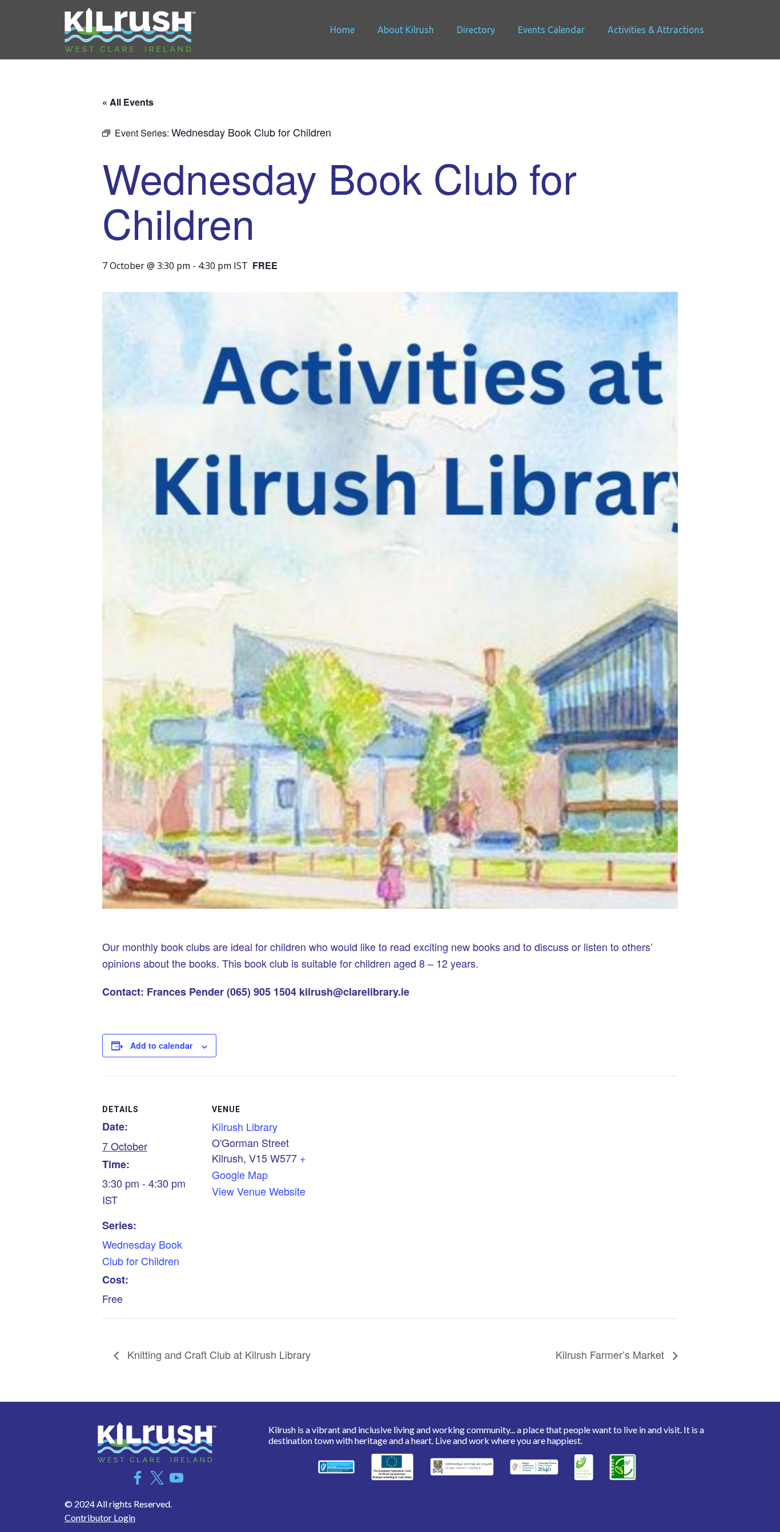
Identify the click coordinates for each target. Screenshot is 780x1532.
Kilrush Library (245, 1126)
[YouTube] (176, 1478)
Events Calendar (551, 30)
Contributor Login (100, 1517)
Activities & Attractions (656, 30)
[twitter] (157, 1478)
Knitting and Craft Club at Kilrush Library (217, 1354)
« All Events (128, 102)
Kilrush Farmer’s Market (611, 1354)
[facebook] (137, 1478)
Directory (476, 30)
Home (342, 30)
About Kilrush (405, 30)
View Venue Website (258, 1191)
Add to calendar (161, 1045)
